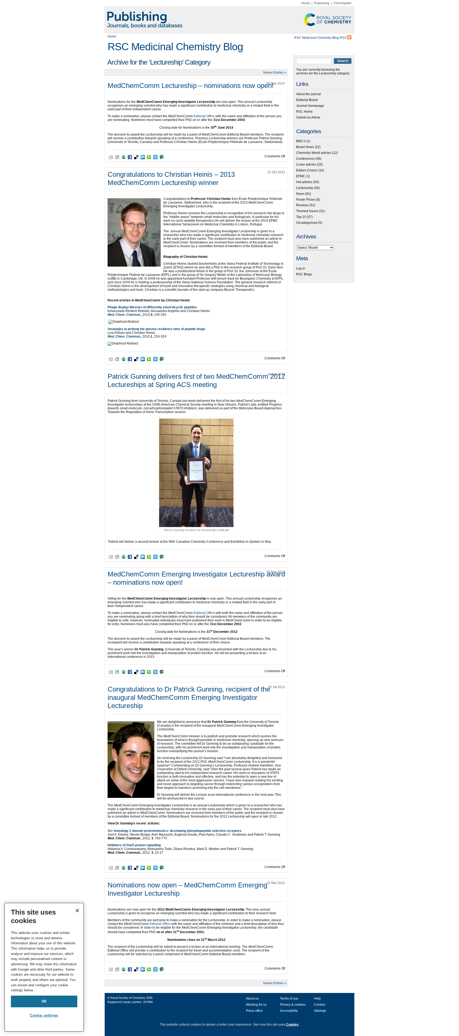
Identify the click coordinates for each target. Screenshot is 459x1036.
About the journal (308, 94)
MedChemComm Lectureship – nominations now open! (191, 86)
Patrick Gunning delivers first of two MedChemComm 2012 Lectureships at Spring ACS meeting (196, 380)
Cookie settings (44, 1015)
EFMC (300, 176)
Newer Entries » (274, 72)
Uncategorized (306, 223)
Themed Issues (307, 211)
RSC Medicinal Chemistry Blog (175, 46)
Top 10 (301, 217)
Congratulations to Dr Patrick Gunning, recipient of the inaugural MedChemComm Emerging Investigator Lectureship (189, 697)
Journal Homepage (310, 106)
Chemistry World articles (313, 153)
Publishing (321, 3)
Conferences (305, 159)
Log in (300, 268)
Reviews (302, 205)
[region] (44, 967)
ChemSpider (342, 3)
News (300, 194)
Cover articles (306, 164)
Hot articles (304, 182)
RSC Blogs (304, 274)
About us (252, 998)
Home (305, 3)
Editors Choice (306, 170)
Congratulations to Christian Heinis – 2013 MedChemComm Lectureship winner (171, 178)
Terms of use (289, 998)
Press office (254, 1011)
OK (44, 1001)
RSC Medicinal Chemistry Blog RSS (320, 38)
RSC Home (304, 111)
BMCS (300, 141)
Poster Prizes (305, 199)
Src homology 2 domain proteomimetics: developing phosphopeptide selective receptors (174, 831)
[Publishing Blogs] (229, 20)
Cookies (292, 1024)
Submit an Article (308, 117)
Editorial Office (204, 116)
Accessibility (289, 1011)
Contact (319, 1004)
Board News (305, 147)
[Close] (77, 910)
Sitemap (320, 1011)
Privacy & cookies (292, 1004)
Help (317, 998)
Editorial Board (307, 100)
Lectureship (304, 188)
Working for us (256, 1004)
